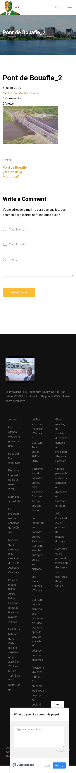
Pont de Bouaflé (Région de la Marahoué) (15, 169)
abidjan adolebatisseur (22, 93)
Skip (47, 765)
